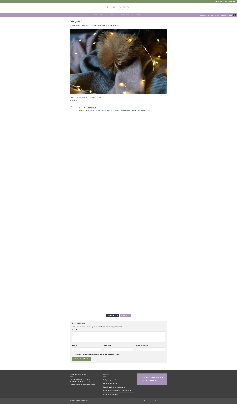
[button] (209, 15)
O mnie (95, 15)
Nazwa (74, 345)
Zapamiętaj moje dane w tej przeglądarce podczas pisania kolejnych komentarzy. (97, 354)
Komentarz (75, 330)
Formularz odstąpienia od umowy (114, 387)
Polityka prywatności (110, 380)
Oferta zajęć (103, 15)
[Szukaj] (143, 15)
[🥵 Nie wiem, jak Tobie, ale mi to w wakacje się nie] (131, 252)
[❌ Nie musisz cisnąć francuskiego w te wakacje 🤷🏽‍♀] (155, 223)
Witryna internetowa (142, 345)
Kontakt (138, 15)
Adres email (107, 345)
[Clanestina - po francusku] (118, 8)
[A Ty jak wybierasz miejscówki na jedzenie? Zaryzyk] (106, 145)
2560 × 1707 (97, 25)
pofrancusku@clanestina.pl (154, 377)
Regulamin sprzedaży (110, 383)
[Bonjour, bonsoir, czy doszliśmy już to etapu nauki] (155, 153)
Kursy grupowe (114, 15)
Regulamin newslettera (110, 394)
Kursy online (125, 15)
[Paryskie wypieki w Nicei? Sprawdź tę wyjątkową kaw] (106, 245)
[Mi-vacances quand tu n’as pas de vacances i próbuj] (131, 121)
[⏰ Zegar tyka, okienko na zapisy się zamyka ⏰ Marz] (82, 235)
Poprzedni (74, 100)
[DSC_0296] (118, 61)
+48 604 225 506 (154, 381)
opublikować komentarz (95, 97)
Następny (74, 103)
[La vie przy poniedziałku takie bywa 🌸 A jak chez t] (82, 118)
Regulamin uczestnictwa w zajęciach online (117, 390)
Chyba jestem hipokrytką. (111, 25)
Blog (132, 15)
